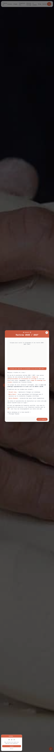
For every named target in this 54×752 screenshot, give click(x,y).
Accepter (11, 746)
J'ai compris (42, 419)
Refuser (11, 748)
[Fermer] (46, 332)
